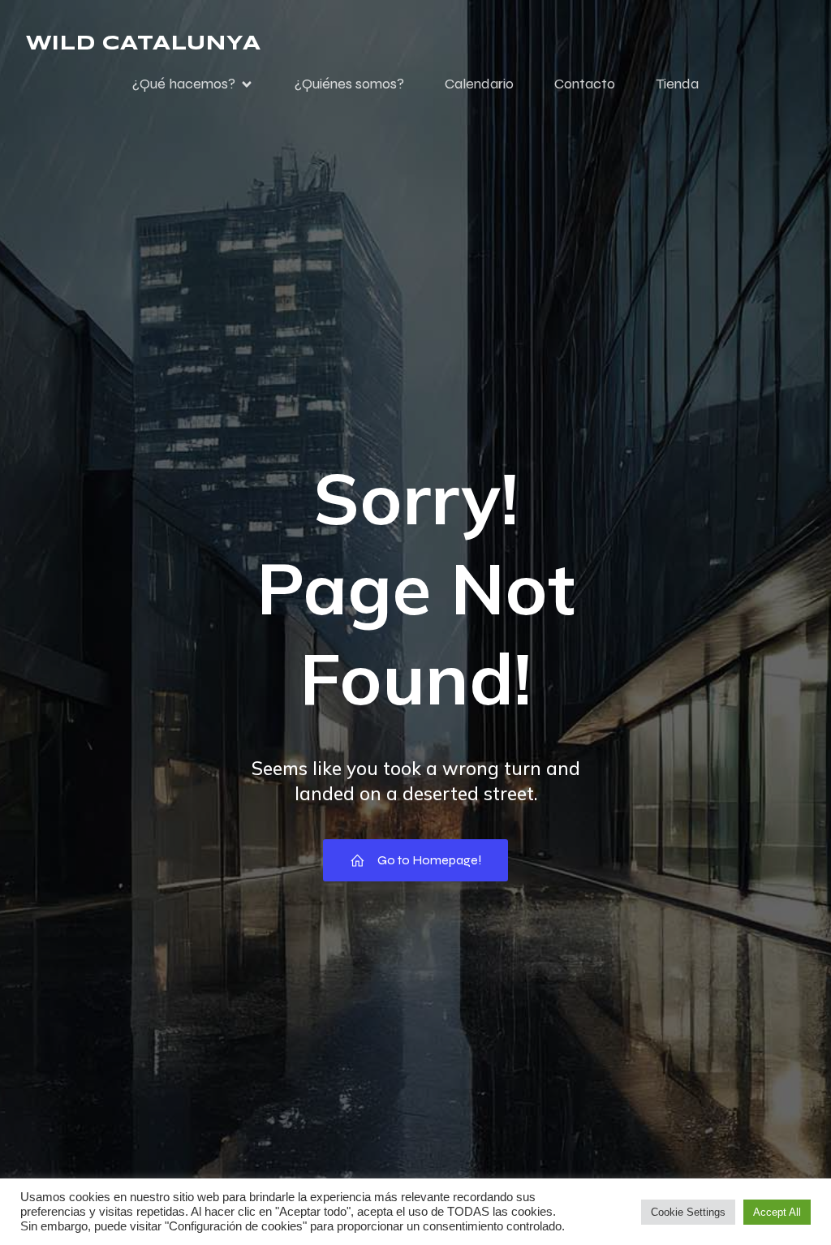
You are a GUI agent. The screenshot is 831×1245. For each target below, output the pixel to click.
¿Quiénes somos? (349, 84)
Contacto (584, 84)
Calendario (479, 84)
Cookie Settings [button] (688, 1212)
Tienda (677, 84)
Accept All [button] (777, 1212)
